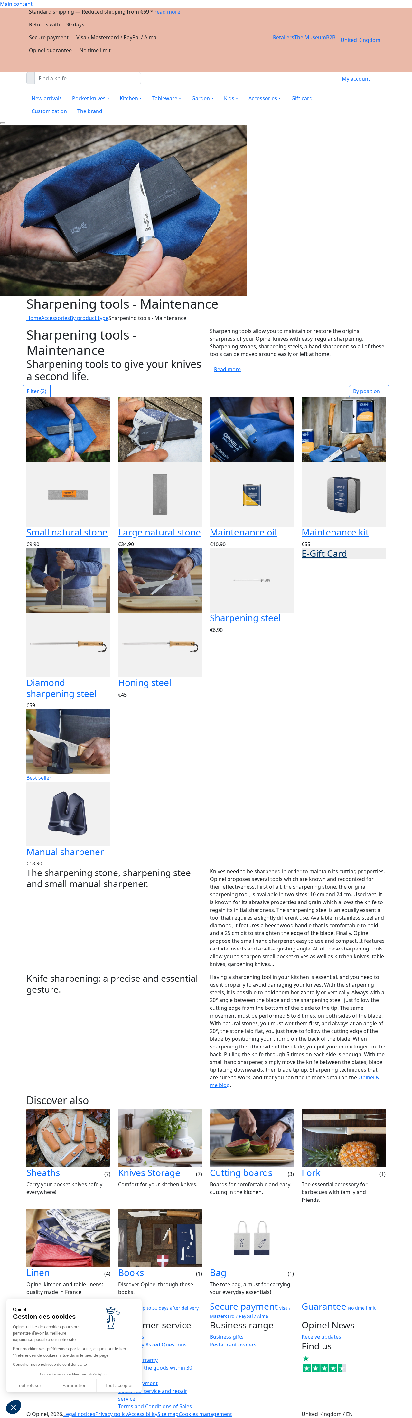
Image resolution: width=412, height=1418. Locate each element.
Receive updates (321, 1336)
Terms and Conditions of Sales (155, 1406)
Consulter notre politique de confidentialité (50, 1364)
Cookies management (205, 1414)
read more (167, 11)
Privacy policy (111, 1414)
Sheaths (43, 1172)
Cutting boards (241, 1172)
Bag (218, 1272)
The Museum (310, 37)
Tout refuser (29, 1385)
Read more (227, 369)
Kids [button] (229, 98)
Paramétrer (74, 1385)
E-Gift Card (324, 553)
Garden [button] (201, 98)
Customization (49, 111)
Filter (36, 391)
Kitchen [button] (129, 98)
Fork (311, 1172)
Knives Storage (149, 1172)
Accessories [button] (262, 98)
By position (367, 391)
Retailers (283, 37)
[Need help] (2, 123)
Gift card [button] (302, 98)
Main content (16, 3)
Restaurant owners (233, 1344)
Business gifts (227, 1336)
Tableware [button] (164, 98)
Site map (168, 1414)
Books (131, 1272)
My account (356, 78)
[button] (13, 1407)
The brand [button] (89, 111)
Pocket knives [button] (89, 98)
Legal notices (79, 1414)
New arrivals (47, 98)
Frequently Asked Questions (152, 1344)
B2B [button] (330, 37)
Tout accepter (119, 1385)
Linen (38, 1272)
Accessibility (142, 1414)
